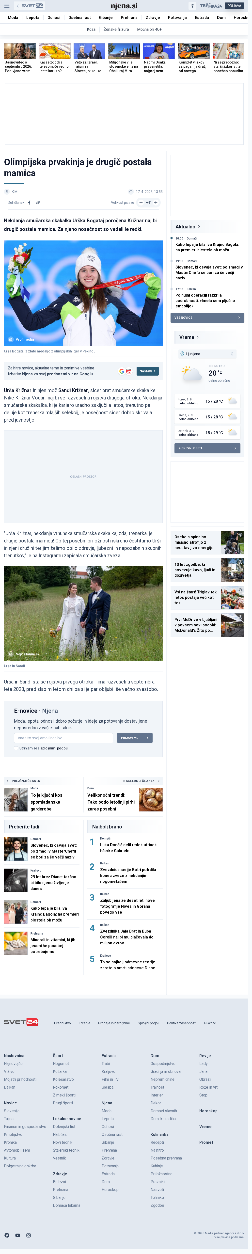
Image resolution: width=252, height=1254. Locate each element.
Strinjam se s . (43, 748)
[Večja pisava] (156, 203)
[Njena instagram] (28, 1235)
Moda (34, 788)
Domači (36, 839)
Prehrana (37, 933)
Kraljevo (36, 870)
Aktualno (185, 226)
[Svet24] (29, 5)
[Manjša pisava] (141, 203)
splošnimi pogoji (54, 748)
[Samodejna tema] (192, 6)
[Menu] (7, 6)
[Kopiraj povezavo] (38, 202)
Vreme (186, 337)
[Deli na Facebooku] (29, 202)
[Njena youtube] (18, 1235)
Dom (90, 788)
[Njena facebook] (7, 1235)
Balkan (104, 863)
